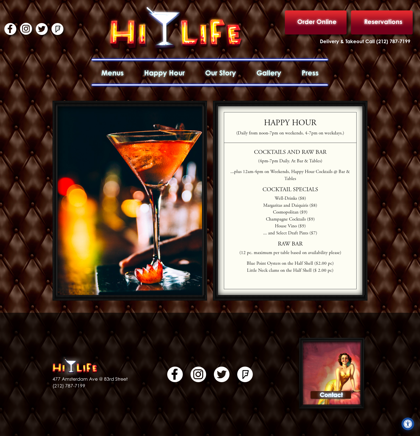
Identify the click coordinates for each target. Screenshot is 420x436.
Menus (112, 72)
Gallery (268, 72)
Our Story (220, 72)
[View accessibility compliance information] (408, 424)
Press (310, 72)
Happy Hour (164, 72)
